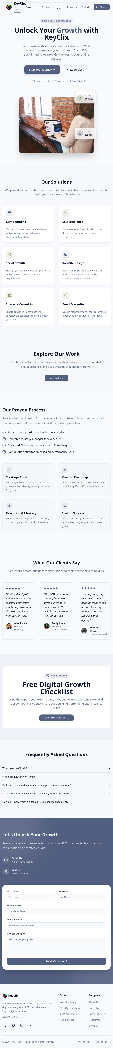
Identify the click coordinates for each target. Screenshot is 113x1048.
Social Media (67, 1019)
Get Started (101, 7)
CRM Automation (69, 1014)
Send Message (55, 961)
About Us (94, 1002)
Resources (72, 7)
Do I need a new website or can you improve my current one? (36, 785)
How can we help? (16, 933)
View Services (75, 69)
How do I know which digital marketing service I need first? (35, 802)
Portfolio (46, 7)
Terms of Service (102, 1041)
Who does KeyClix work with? (18, 776)
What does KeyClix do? (14, 768)
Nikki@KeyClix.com (12, 1017)
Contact (85, 7)
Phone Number (14, 919)
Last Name (63, 891)
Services (30, 7)
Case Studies (58, 7)
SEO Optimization (70, 1008)
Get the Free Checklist (54, 717)
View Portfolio (56, 378)
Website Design (68, 1002)
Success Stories (97, 1014)
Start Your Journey (40, 69)
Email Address (14, 905)
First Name (12, 891)
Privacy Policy (83, 1041)
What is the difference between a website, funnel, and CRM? (35, 793)
